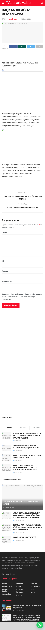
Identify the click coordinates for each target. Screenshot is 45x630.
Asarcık (5, 583)
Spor (33, 589)
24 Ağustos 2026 (19, 520)
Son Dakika (35, 586)
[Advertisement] (22, 324)
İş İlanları (19, 592)
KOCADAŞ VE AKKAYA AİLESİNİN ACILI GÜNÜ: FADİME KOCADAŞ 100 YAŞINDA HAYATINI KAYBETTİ (27, 527)
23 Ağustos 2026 (19, 532)
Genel (18, 586)
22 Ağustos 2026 (19, 540)
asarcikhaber (12, 19)
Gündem (19, 589)
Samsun (34, 583)
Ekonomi (19, 583)
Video (33, 592)
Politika (19, 595)
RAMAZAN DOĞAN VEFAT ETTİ (24, 537)
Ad (3, 261)
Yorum (5, 232)
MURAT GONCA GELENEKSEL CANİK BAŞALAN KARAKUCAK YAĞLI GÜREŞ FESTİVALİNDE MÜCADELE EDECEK (26, 515)
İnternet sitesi (7, 281)
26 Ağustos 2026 (9, 507)
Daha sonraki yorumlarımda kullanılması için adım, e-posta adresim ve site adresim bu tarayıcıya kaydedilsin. (22, 296)
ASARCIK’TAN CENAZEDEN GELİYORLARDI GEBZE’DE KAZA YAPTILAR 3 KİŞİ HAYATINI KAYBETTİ (26, 467)
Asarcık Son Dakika (6, 590)
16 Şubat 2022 (26, 19)
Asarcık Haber (7, 586)
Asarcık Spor (7, 594)
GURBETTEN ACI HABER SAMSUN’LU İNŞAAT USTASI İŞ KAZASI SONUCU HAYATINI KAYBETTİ (27, 435)
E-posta (5, 271)
